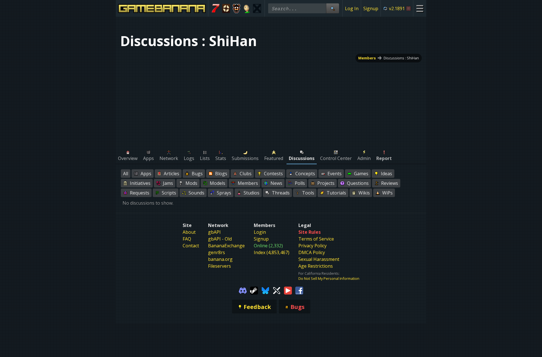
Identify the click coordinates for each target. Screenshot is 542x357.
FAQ (187, 239)
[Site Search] (332, 8)
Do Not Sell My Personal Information (328, 278)
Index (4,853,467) (271, 252)
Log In (352, 8)
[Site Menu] (419, 8)
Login (260, 232)
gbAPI (214, 232)
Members (367, 57)
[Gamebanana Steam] (254, 290)
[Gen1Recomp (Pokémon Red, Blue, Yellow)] (257, 8)
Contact (191, 246)
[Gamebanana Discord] (242, 290)
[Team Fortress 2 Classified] (226, 8)
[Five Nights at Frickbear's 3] (236, 8)
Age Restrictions (315, 266)
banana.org (220, 259)
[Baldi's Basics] (247, 8)
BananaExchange (226, 246)
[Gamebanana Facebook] (299, 290)
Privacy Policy (312, 246)
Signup (370, 8)
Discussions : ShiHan (401, 57)
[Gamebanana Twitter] (276, 290)
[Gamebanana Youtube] (287, 290)
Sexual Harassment (318, 259)
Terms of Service (316, 239)
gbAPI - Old (220, 239)
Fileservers (219, 266)
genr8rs (216, 252)
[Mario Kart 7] (216, 8)
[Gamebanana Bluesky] (265, 290)
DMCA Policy (311, 252)
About (189, 232)
